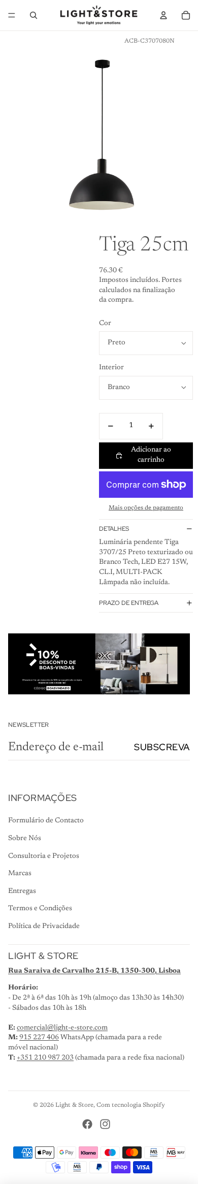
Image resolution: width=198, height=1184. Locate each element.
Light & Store (74, 1105)
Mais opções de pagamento (146, 508)
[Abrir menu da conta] (163, 15)
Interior (111, 367)
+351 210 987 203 (45, 1058)
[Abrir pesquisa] (33, 15)
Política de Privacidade (44, 926)
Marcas (19, 873)
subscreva (162, 747)
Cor (105, 323)
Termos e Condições (40, 908)
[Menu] (11, 15)
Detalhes (114, 529)
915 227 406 (39, 1037)
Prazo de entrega (128, 603)
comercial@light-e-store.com (62, 1028)
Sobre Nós (24, 838)
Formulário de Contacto (46, 820)
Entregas (22, 891)
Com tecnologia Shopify (130, 1105)
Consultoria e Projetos (43, 856)
